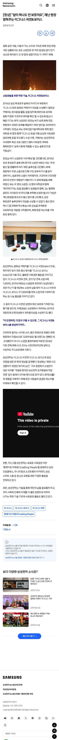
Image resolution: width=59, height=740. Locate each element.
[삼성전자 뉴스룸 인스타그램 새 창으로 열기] (12, 718)
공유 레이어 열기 (52, 33)
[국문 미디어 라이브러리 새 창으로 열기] (46, 718)
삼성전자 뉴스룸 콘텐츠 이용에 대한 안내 (18, 694)
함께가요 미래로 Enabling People (19, 514)
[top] (54, 736)
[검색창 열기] (41, 5)
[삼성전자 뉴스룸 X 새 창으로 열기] (25, 718)
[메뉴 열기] (53, 5)
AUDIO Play (39, 33)
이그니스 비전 (39, 508)
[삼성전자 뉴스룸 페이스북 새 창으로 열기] (19, 718)
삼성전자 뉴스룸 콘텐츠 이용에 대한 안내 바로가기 (23, 558)
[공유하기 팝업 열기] (54, 731)
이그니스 (8, 508)
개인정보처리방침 (9, 689)
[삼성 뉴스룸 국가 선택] (47, 5)
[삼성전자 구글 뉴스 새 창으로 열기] (5, 725)
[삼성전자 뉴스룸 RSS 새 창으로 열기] (53, 718)
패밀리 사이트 (10, 733)
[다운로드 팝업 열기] (54, 725)
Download (46, 33)
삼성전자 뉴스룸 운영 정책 (12, 685)
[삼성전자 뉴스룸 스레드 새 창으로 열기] (39, 718)
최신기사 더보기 (28, 636)
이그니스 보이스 (22, 508)
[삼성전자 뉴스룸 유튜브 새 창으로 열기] (5, 718)
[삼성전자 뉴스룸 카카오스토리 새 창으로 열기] (32, 718)
